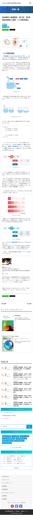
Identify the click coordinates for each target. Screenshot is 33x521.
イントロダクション (7, 483)
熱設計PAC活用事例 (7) (8, 440)
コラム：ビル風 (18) (7, 463)
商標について (24, 511)
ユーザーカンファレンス (8, 492)
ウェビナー (6, 418)
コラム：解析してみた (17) (19, 463)
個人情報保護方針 (9, 511)
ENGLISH (23, 502)
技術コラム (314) (6, 436)
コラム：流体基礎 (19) (7, 461)
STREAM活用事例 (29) (21, 438)
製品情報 (4, 486)
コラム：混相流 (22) (7, 459)
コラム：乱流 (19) (18, 461)
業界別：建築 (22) (17, 459)
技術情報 (4, 495)
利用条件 (17, 511)
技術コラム (4, 25)
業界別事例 (5, 489)
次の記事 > (29, 303)
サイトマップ (5, 479)
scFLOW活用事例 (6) (19, 440)
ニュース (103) (15, 436)
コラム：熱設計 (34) (7, 457)
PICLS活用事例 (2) (7, 443)
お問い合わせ (5, 476)
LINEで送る (5, 29)
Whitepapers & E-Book (9, 415)
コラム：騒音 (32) (17, 457)
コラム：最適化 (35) (21, 456)
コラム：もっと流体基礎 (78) (9, 456)
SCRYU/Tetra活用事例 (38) (8, 438)
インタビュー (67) (24, 436)
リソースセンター (15, 502)
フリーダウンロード (8, 412)
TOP (9, 502)
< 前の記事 (3, 303)
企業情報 (4, 499)
